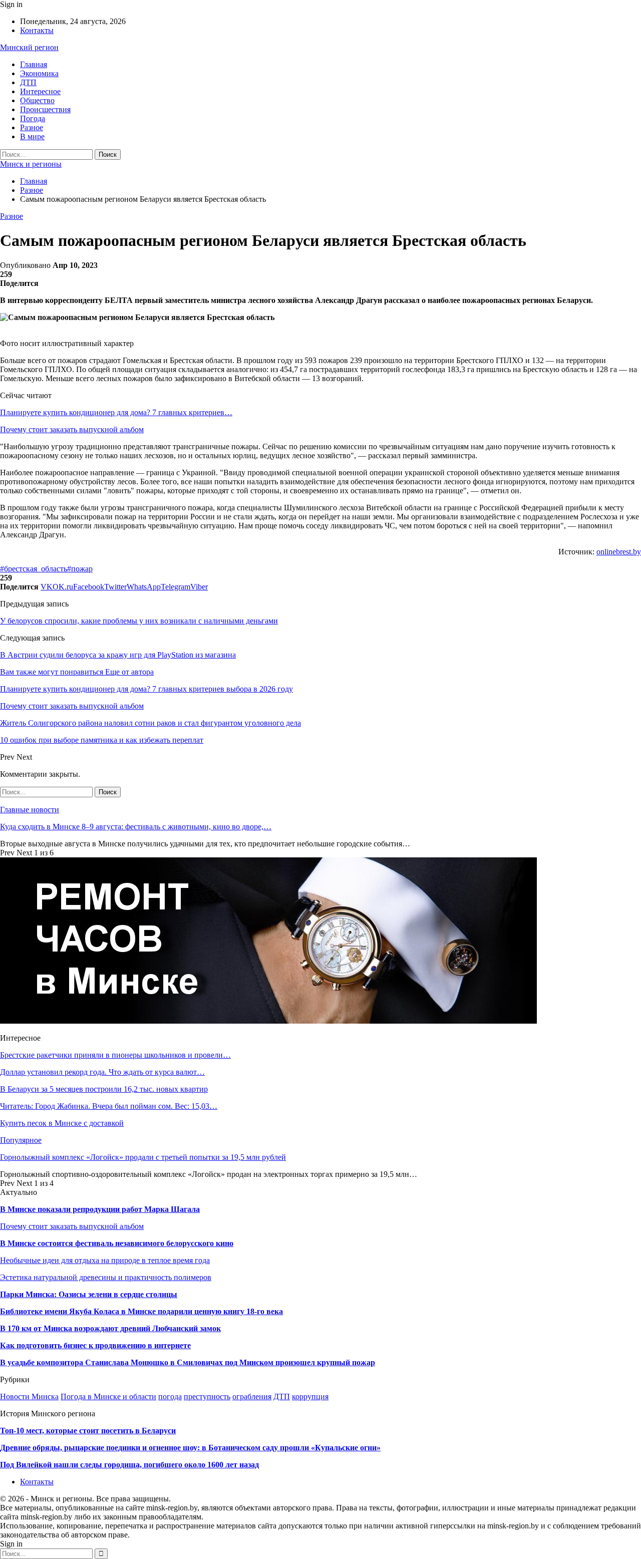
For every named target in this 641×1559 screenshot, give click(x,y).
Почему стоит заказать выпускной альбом (72, 429)
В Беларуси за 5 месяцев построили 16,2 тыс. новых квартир (104, 1089)
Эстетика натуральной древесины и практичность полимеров (105, 1277)
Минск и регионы (31, 164)
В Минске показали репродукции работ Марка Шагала (100, 1209)
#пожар (80, 568)
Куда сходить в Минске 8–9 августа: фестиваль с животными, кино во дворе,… (135, 826)
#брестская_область (33, 568)
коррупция (310, 1396)
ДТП (28, 82)
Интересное (40, 91)
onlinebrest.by (618, 551)
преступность (207, 1396)
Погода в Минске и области (108, 1396)
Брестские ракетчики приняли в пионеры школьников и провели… (115, 1055)
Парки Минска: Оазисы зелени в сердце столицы (88, 1294)
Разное (31, 127)
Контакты (37, 30)
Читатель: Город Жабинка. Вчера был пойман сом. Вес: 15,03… (108, 1106)
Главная (33, 64)
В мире (32, 136)
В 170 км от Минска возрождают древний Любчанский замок (110, 1328)
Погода (32, 118)
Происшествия (45, 109)
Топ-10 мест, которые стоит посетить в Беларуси (88, 1430)
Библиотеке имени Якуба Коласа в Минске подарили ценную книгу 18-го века (141, 1311)
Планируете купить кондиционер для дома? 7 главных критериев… (116, 412)
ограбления (251, 1396)
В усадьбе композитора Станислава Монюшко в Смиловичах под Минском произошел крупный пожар (187, 1362)
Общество (37, 100)
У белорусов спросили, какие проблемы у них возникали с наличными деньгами (139, 620)
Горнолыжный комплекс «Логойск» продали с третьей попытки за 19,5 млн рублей (143, 1157)
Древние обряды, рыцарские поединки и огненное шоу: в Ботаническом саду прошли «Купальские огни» (190, 1447)
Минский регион (29, 47)
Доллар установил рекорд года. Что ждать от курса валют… (102, 1072)
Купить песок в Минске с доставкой (62, 1123)
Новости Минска (29, 1396)
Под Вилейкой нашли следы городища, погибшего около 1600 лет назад (129, 1464)
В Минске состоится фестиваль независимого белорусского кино (116, 1243)
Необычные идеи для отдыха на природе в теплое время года (105, 1260)
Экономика (39, 73)
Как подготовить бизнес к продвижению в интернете (95, 1345)
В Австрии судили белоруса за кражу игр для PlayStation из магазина (118, 655)
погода (170, 1396)
